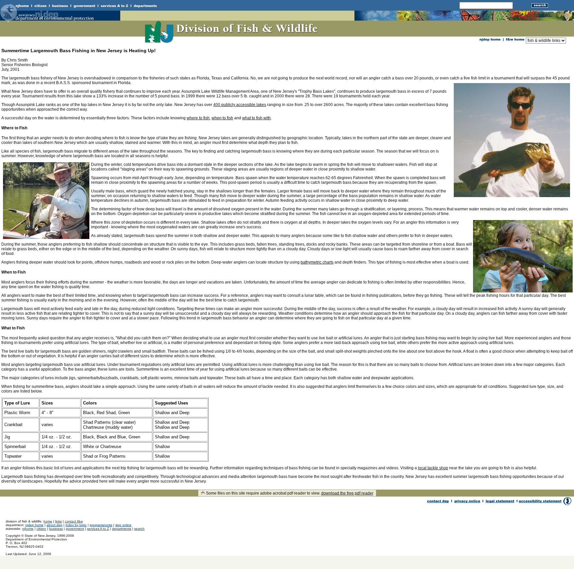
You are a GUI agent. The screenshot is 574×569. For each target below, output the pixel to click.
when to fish (222, 118)
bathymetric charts (317, 262)
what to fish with (256, 118)
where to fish (198, 118)
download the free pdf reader (347, 493)
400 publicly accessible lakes (239, 104)
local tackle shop (433, 468)
